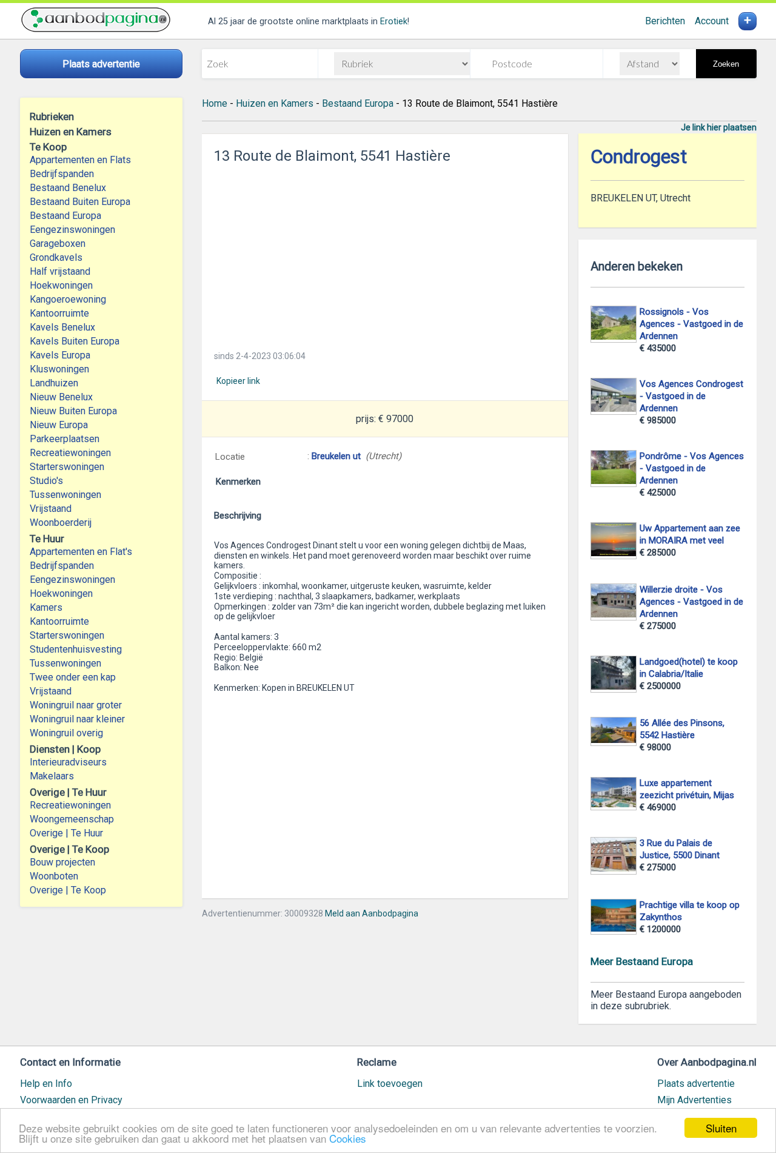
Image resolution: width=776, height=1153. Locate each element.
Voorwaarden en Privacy (71, 1100)
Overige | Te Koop (68, 890)
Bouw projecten (62, 862)
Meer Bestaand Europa (641, 961)
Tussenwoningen (65, 494)
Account (712, 21)
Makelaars (52, 776)
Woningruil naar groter (76, 705)
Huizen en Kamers (274, 103)
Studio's (46, 480)
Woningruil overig (66, 733)
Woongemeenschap (72, 819)
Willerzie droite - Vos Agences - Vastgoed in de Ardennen (691, 601)
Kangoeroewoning (68, 299)
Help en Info (46, 1083)
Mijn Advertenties (694, 1100)
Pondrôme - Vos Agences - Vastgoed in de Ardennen (692, 468)
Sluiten (721, 1127)
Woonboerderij (61, 522)
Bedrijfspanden (62, 174)
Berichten (665, 21)
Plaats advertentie (696, 1083)
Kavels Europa (60, 355)
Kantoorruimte (59, 313)
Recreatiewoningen (70, 453)
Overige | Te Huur (66, 833)
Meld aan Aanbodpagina (371, 913)
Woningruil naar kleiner (77, 719)
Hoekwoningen (61, 285)
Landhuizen (54, 383)
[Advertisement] (385, 253)
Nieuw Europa (59, 425)
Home (214, 103)
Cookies (347, 1138)
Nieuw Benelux (61, 397)
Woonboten (54, 876)
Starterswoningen (67, 466)
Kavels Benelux (62, 327)
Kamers (46, 607)
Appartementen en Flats (80, 160)
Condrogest (638, 157)
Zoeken (726, 64)
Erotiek (393, 21)
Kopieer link (238, 381)
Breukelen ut (336, 456)
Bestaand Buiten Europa (80, 201)
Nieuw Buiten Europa (73, 411)
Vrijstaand (51, 508)
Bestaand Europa (65, 215)
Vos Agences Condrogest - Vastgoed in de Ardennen (691, 396)
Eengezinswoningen (72, 229)
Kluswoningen (59, 369)
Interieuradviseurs (68, 762)
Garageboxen (57, 243)
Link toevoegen (390, 1083)
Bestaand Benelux (68, 187)
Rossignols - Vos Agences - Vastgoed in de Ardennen (691, 323)
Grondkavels (56, 257)
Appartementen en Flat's (81, 551)
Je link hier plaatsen (719, 127)
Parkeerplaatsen (64, 439)
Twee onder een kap (73, 677)
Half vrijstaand (60, 271)
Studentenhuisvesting (76, 649)
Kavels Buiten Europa (74, 341)
